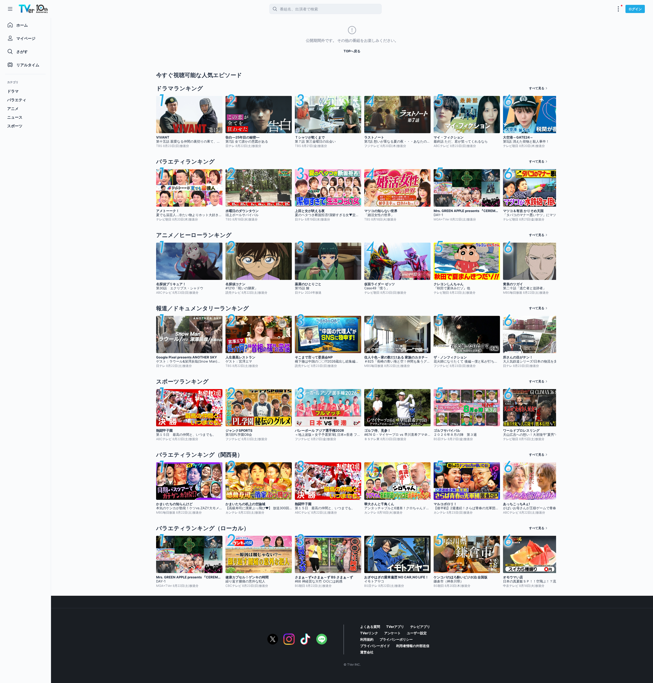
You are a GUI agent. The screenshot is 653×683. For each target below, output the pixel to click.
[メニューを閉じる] (10, 9)
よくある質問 (370, 627)
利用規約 (366, 639)
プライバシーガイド (375, 646)
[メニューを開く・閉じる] (618, 9)
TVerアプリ (395, 627)
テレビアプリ (420, 627)
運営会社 (366, 652)
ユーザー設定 (417, 633)
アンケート (392, 633)
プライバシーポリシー (396, 639)
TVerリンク (369, 633)
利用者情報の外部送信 (412, 646)
